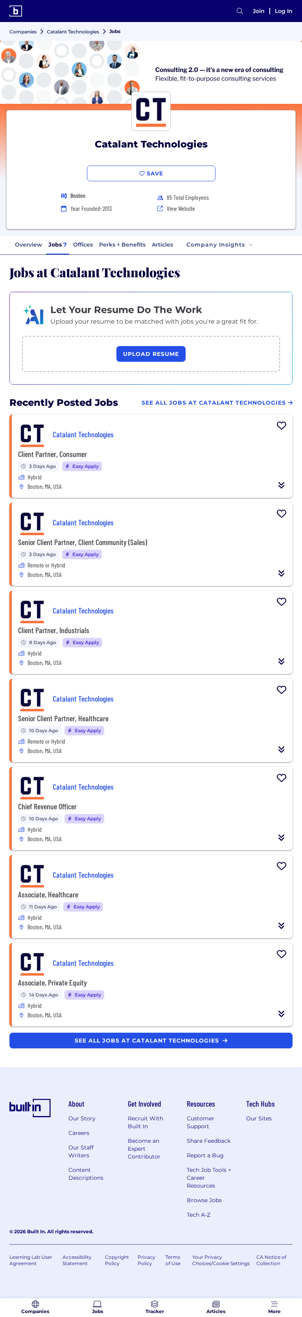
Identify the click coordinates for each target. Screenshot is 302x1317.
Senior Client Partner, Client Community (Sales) (82, 542)
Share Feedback (208, 1140)
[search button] (240, 11)
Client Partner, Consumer (52, 454)
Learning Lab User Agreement (30, 1260)
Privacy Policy (146, 1260)
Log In (284, 11)
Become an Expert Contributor (144, 1148)
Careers (78, 1132)
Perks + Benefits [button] (122, 244)
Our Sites (259, 1118)
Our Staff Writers (81, 1151)
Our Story (82, 1118)
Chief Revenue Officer (47, 806)
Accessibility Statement (77, 1260)
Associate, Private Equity (52, 982)
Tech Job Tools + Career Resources (209, 1177)
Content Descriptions (85, 1173)
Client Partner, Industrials (53, 630)
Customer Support (200, 1122)
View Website (181, 208)
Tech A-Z (198, 1214)
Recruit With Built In (145, 1122)
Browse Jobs (204, 1200)
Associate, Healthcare (48, 894)
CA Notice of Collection (271, 1260)
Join (259, 11)
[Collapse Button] (281, 485)
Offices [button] (83, 244)
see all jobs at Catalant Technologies (148, 1040)
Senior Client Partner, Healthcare (63, 718)
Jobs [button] (57, 244)
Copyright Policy (117, 1260)
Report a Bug (205, 1155)
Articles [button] (162, 244)
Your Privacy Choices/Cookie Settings (221, 1260)
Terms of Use (173, 1260)
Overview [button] (28, 244)
